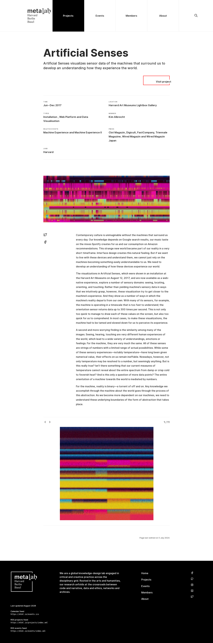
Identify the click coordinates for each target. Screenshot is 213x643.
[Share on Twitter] (45, 235)
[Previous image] (46, 422)
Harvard (48, 152)
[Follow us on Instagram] (192, 585)
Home (144, 573)
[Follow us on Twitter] (192, 596)
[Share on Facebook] (45, 242)
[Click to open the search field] (196, 15)
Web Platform (67, 116)
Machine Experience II (88, 132)
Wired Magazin (131, 136)
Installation (50, 116)
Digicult (131, 132)
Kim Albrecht (117, 116)
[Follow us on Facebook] (192, 573)
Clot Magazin (117, 132)
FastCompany (145, 132)
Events (145, 586)
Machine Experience (56, 132)
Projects (146, 579)
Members (146, 592)
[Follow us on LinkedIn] (192, 590)
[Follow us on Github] (192, 579)
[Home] (26, 15)
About (145, 598)
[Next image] (51, 422)
